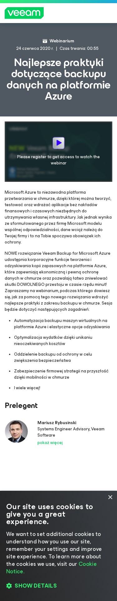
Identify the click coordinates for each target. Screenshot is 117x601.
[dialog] (58, 546)
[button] (58, 585)
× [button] (110, 497)
